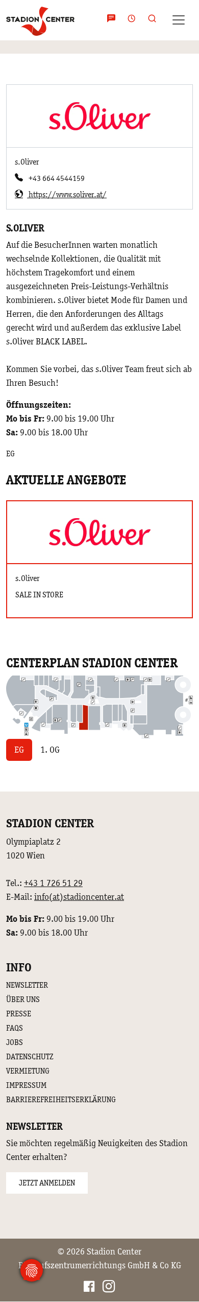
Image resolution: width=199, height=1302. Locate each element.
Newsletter (27, 985)
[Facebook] (89, 1288)
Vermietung (27, 1071)
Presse (18, 1013)
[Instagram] (108, 1288)
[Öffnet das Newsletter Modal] (111, 20)
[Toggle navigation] (178, 20)
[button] (149, 20)
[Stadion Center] (40, 20)
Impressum (26, 1085)
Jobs (14, 1042)
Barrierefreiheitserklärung (61, 1099)
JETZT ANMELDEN (47, 1183)
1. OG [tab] (50, 750)
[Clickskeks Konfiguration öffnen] (31, 1270)
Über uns (23, 999)
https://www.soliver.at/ (67, 194)
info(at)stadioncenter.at (79, 897)
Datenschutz (30, 1056)
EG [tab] (19, 750)
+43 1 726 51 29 (53, 883)
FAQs (14, 1028)
